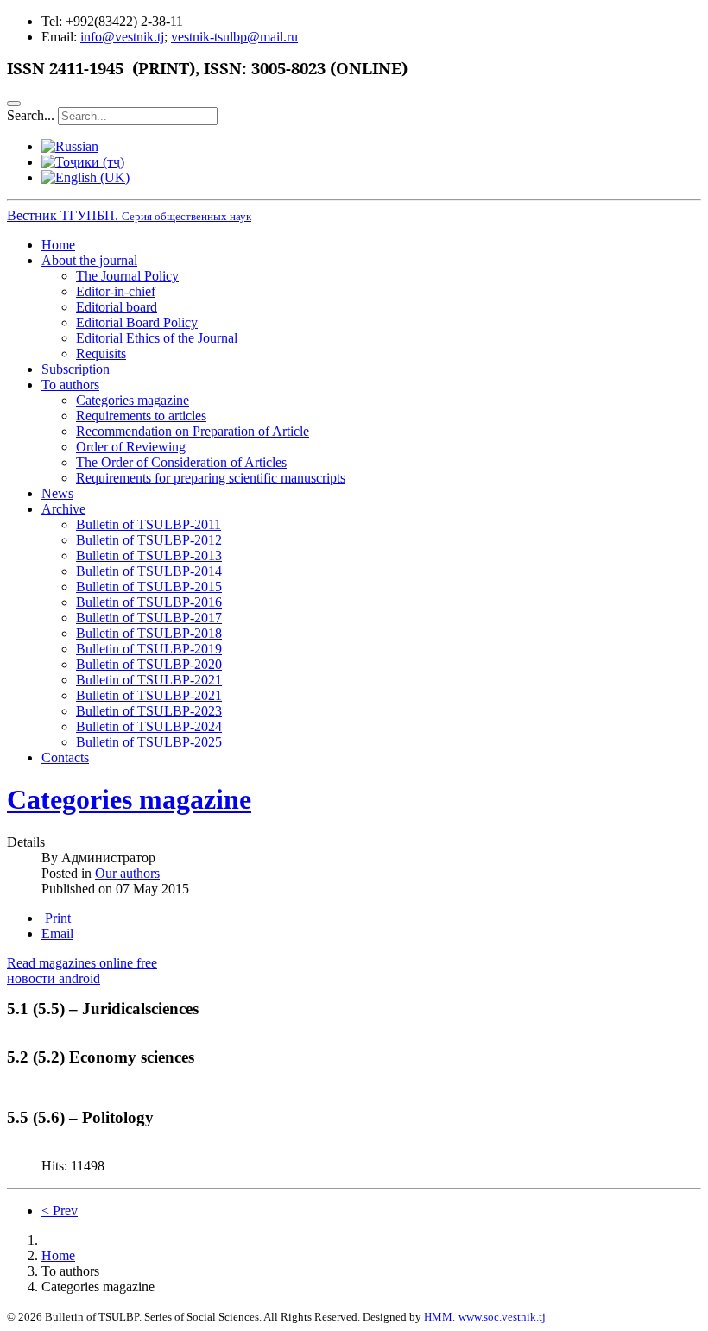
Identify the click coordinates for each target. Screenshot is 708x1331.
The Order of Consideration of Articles (181, 462)
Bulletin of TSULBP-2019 (149, 648)
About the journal (89, 260)
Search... (30, 115)
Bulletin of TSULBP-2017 (149, 617)
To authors (70, 384)
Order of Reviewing (131, 446)
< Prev (59, 1210)
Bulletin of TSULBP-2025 (149, 742)
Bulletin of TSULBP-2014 (149, 571)
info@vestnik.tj (122, 36)
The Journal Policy (127, 275)
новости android (53, 978)
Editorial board (116, 307)
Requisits (101, 353)
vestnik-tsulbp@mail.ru (234, 36)
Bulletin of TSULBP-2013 (149, 555)
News (57, 493)
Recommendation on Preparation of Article (192, 431)
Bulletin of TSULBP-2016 (149, 602)
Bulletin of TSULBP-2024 (149, 726)
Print (57, 918)
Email (57, 933)
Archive (63, 508)
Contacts (65, 757)
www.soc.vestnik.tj (502, 1316)
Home (58, 244)
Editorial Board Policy (137, 322)
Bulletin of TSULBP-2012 (149, 540)
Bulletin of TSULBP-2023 (149, 710)
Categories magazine (132, 400)
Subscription (75, 369)
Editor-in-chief (115, 291)
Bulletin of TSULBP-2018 (149, 633)
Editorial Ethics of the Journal (156, 338)
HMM (438, 1316)
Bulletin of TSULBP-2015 (149, 586)
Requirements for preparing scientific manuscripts (210, 477)
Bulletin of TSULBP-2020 (149, 664)
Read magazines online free (82, 963)
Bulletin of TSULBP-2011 (148, 524)
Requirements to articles (141, 415)
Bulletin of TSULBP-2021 (149, 679)
